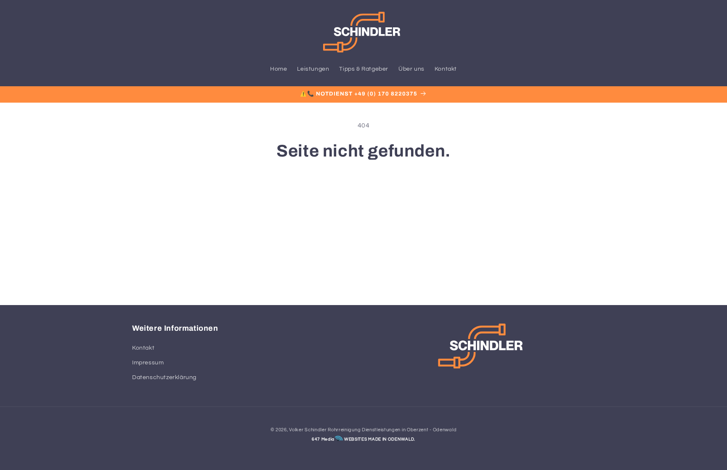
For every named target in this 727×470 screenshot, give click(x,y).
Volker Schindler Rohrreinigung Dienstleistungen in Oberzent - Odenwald (372, 430)
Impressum (148, 363)
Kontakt (143, 348)
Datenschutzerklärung (164, 377)
